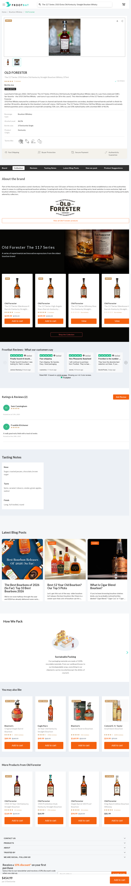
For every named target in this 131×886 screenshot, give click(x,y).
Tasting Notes (50, 168)
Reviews (33, 168)
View (83, 321)
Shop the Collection (66, 335)
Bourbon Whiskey (15, 12)
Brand (4, 168)
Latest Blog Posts (71, 168)
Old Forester (30, 12)
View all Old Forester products (65, 221)
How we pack (91, 168)
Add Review (121, 397)
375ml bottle (10, 89)
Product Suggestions (113, 168)
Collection (18, 168)
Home (4, 12)
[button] (64, 4)
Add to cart (119, 880)
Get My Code (119, 874)
